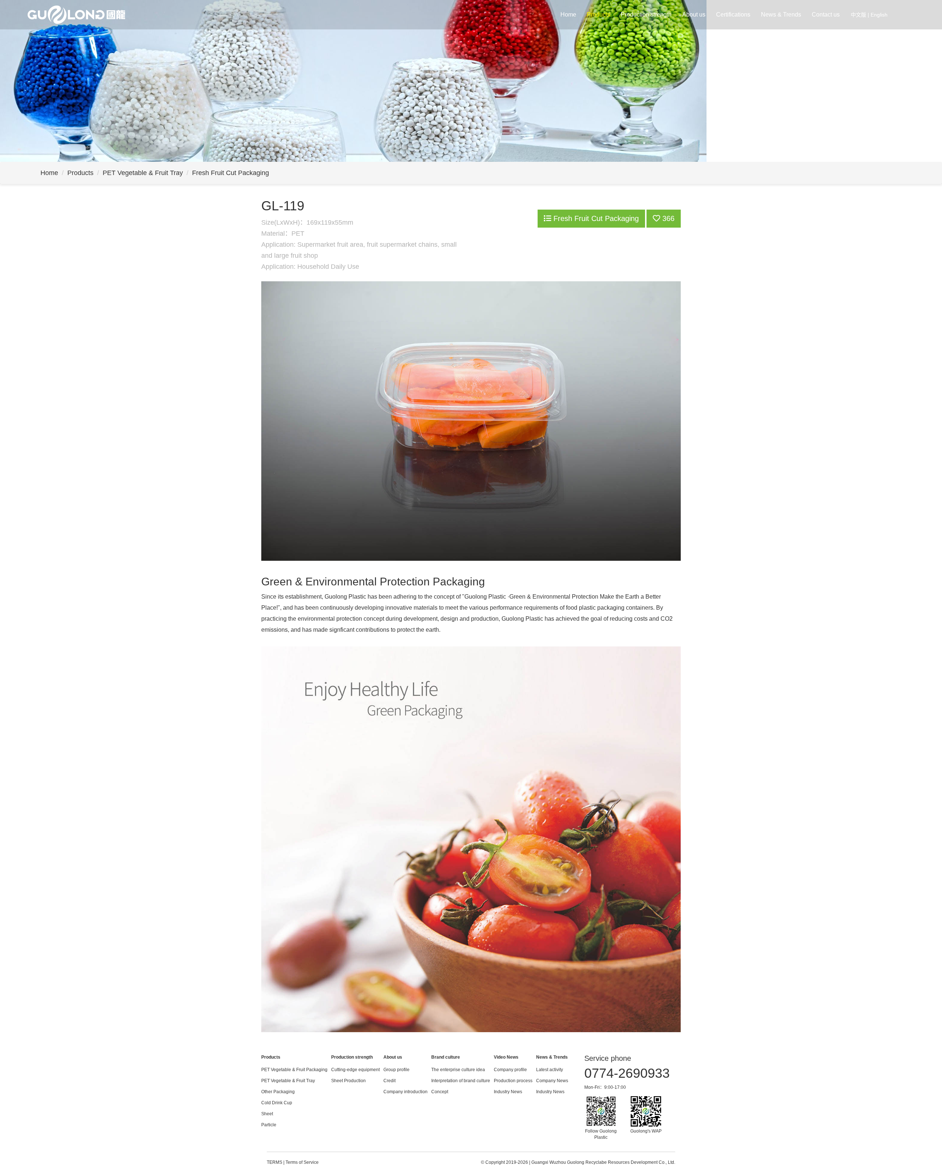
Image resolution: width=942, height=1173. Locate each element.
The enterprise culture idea (458, 1069)
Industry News (508, 1091)
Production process (513, 1080)
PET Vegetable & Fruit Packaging (294, 1069)
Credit (389, 1080)
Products (598, 14)
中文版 (858, 15)
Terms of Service (302, 1162)
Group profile (396, 1069)
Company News (552, 1080)
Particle (268, 1124)
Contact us (826, 14)
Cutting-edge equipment (355, 1069)
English (879, 15)
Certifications (733, 14)
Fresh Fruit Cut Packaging (230, 173)
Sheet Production (348, 1080)
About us (693, 14)
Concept (439, 1091)
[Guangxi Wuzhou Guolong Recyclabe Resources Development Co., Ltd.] (76, 14)
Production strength (646, 14)
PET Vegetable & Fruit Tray (143, 173)
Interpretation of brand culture (460, 1080)
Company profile (510, 1069)
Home (568, 14)
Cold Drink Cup (276, 1102)
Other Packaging (278, 1091)
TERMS (274, 1162)
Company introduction (405, 1091)
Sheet (267, 1113)
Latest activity (549, 1069)
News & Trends (781, 14)
